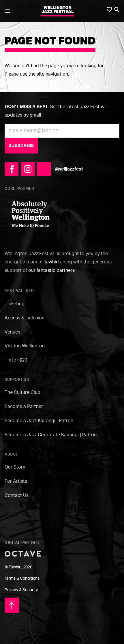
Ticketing (15, 303)
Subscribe (21, 145)
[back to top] (12, 604)
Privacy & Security (21, 589)
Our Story (15, 467)
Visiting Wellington (25, 346)
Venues (12, 332)
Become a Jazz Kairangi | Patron (39, 420)
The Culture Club (22, 392)
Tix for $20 (16, 360)
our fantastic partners (51, 270)
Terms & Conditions (22, 578)
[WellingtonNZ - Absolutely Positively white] (31, 213)
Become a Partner (24, 406)
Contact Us (17, 495)
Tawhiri (51, 262)
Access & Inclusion (24, 318)
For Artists (16, 481)
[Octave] (23, 553)
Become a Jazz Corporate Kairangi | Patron (51, 434)
